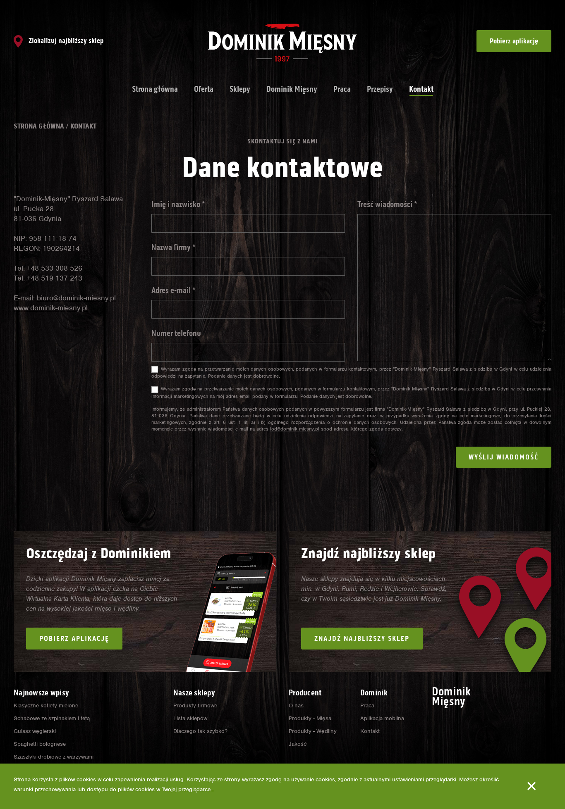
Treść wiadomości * (387, 204)
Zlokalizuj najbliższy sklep (65, 40)
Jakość (297, 743)
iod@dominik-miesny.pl (294, 429)
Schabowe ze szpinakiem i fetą (52, 718)
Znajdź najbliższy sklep (361, 638)
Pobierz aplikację (514, 40)
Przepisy (380, 89)
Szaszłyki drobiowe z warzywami (53, 756)
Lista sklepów (190, 718)
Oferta (203, 89)
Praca (342, 89)
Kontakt (421, 89)
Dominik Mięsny (291, 89)
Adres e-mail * (173, 290)
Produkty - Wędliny (313, 731)
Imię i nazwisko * (178, 204)
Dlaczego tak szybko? (200, 731)
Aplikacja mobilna (382, 718)
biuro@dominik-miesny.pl (76, 297)
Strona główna (155, 89)
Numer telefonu (176, 333)
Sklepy (240, 89)
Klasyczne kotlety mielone (46, 705)
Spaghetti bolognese (40, 743)
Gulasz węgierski (35, 731)
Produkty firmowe (195, 705)
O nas (296, 705)
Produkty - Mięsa (310, 718)
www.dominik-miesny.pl (51, 307)
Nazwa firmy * (173, 247)
